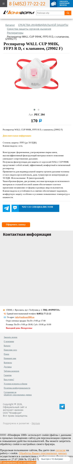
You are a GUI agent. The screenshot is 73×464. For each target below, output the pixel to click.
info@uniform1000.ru (24, 317)
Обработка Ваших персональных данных (43, 453)
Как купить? (9, 379)
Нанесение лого (10, 350)
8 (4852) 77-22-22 (27, 4)
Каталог (7, 345)
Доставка (8, 367)
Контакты (8, 362)
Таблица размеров (11, 371)
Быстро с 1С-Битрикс (52, 458)
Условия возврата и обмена (15, 384)
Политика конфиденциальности (17, 388)
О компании (9, 341)
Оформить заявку (16, 224)
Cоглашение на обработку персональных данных (18, 393)
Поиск (6, 354)
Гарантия (8, 375)
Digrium (36, 423)
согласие (61, 450)
